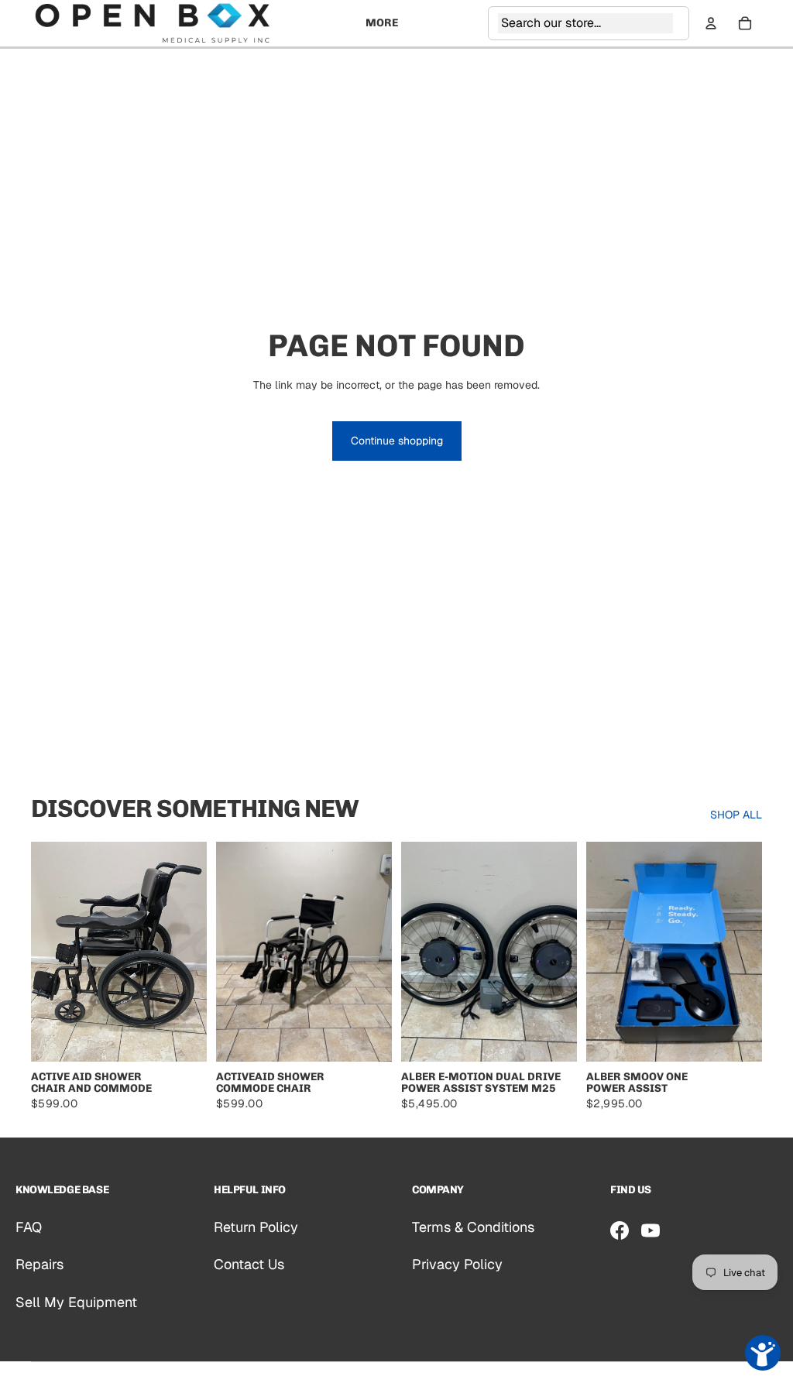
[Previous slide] (48, 952)
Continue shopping (397, 441)
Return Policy (256, 1227)
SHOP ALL (736, 815)
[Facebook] (619, 1230)
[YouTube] (650, 1230)
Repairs (39, 1264)
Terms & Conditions (473, 1227)
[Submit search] (677, 23)
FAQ (28, 1227)
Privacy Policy (457, 1264)
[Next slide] (190, 952)
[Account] (711, 23)
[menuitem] (382, 23)
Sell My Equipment (76, 1302)
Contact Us (249, 1264)
